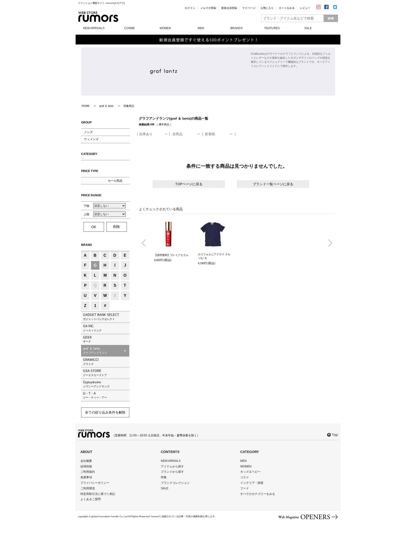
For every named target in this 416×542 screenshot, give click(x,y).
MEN (201, 28)
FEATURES (272, 28)
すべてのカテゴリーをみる (257, 494)
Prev (146, 243)
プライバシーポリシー (94, 483)
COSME (129, 28)
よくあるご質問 (90, 499)
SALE (308, 28)
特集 (164, 477)
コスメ (244, 477)
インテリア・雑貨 (251, 483)
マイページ (248, 7)
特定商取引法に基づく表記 (97, 494)
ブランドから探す (172, 471)
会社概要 (86, 461)
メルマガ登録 (208, 7)
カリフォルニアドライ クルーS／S (214, 256)
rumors (98, 16)
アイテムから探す (172, 466)
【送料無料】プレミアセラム (171, 255)
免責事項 (86, 477)
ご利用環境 (87, 488)
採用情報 (86, 466)
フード (244, 488)
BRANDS (236, 28)
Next (328, 243)
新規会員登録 (229, 7)
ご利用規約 (87, 471)
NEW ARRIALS (171, 461)
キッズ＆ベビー (250, 471)
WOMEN (165, 28)
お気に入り (267, 7)
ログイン (190, 7)
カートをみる (287, 7)
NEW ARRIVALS (93, 28)
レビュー (305, 7)
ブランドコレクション (175, 483)
